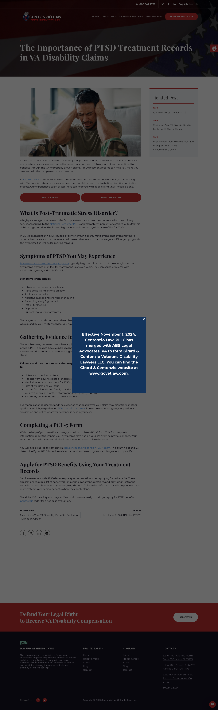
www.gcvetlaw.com (108, 373)
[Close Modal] (144, 319)
